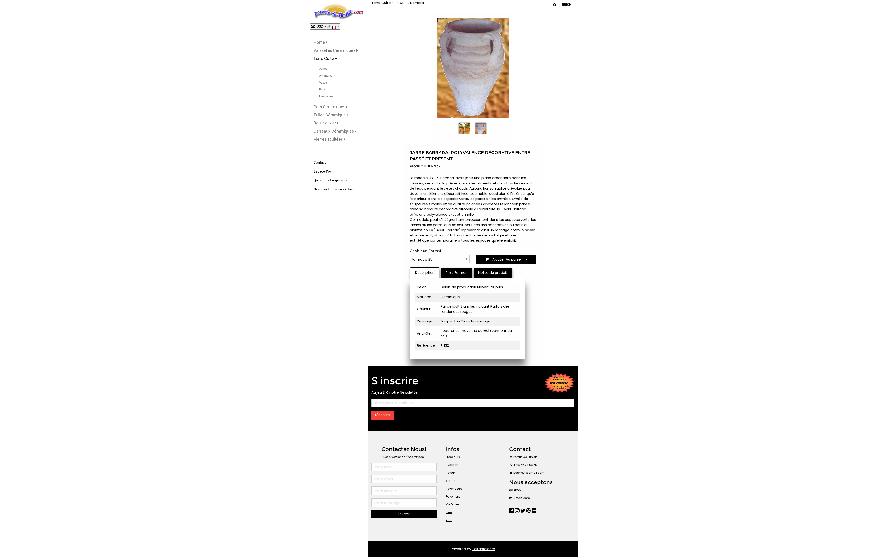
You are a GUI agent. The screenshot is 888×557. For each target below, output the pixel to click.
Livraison (452, 465)
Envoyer (403, 514)
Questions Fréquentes (331, 180)
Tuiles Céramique (330, 114)
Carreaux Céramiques (334, 131)
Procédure (453, 457)
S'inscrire (382, 414)
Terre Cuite (324, 58)
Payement (453, 496)
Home (320, 42)
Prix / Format (456, 272)
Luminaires (326, 96)
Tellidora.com (483, 548)
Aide (449, 520)
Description (425, 272)
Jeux (449, 512)
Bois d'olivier (325, 123)
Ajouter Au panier (507, 259)
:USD (319, 26)
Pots (322, 89)
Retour (450, 473)
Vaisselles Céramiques (335, 50)
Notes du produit (492, 272)
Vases (323, 82)
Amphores (325, 75)
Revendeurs (454, 489)
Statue (450, 481)
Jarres (323, 68)
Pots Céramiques (330, 106)
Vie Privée (452, 504)
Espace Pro (322, 171)
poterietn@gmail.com (528, 473)
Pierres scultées (329, 139)
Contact (320, 162)
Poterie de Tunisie (525, 457)
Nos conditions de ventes (333, 189)
